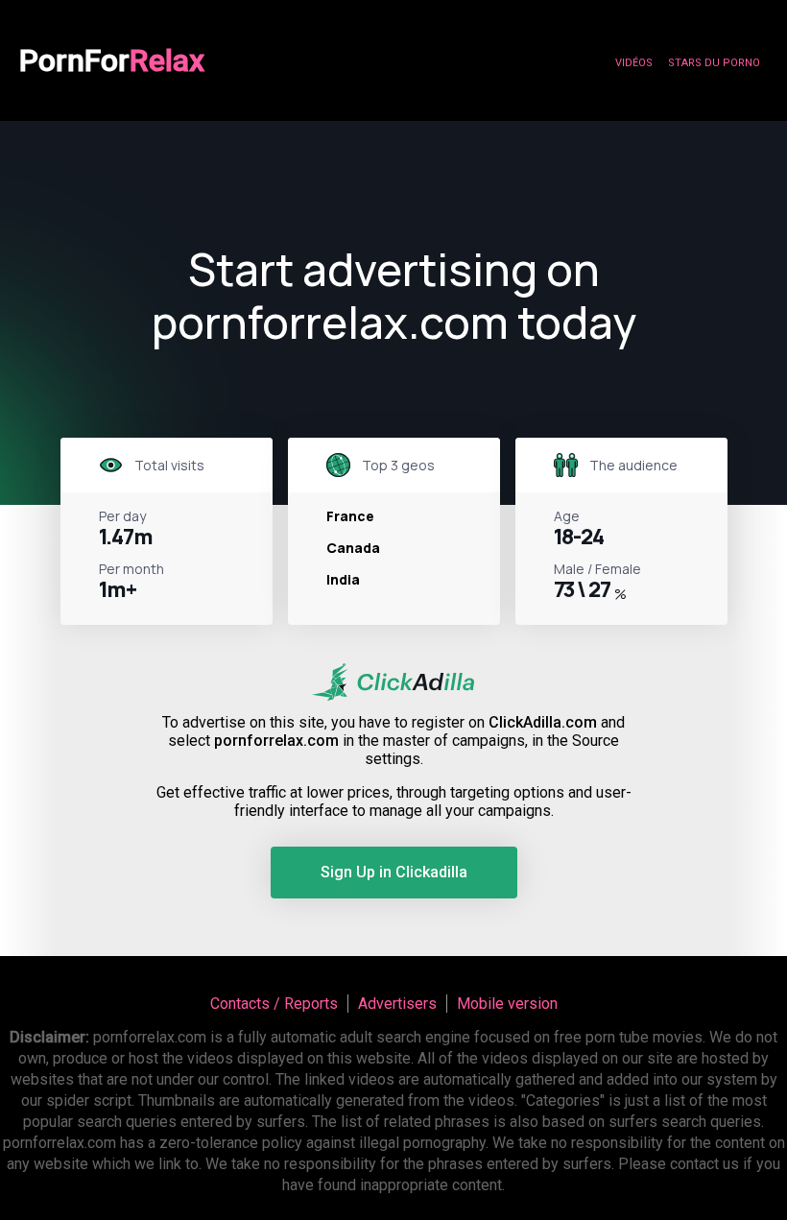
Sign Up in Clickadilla (394, 872)
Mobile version (507, 1003)
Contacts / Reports (274, 1003)
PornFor (111, 60)
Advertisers (397, 1003)
